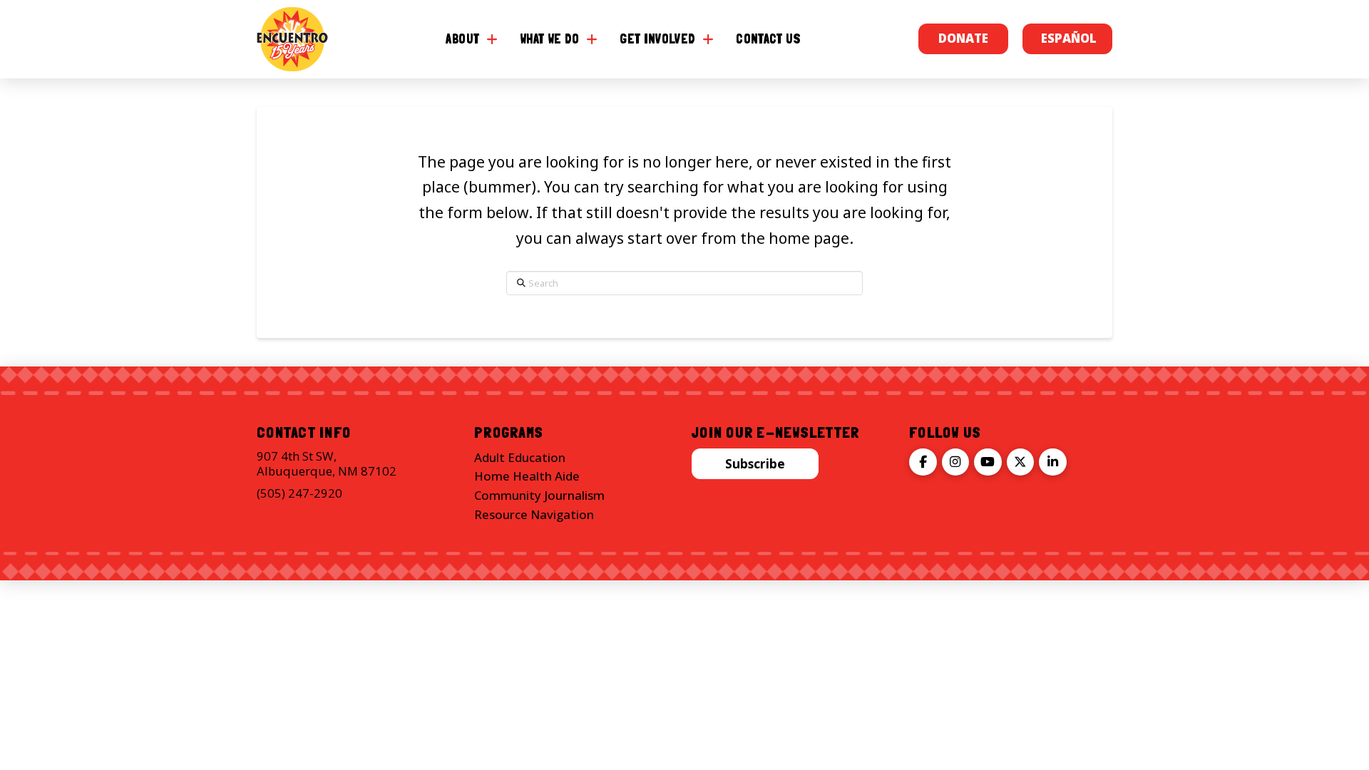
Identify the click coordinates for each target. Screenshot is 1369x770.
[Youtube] (988, 462)
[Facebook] (923, 462)
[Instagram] (956, 462)
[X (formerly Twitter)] (1021, 462)
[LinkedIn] (1053, 462)
